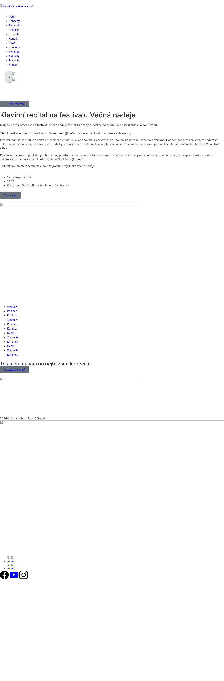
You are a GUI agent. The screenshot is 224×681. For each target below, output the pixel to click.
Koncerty (14, 21)
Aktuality (14, 29)
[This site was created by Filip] (112, 422)
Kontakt (13, 38)
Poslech (14, 34)
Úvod (12, 16)
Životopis (14, 25)
